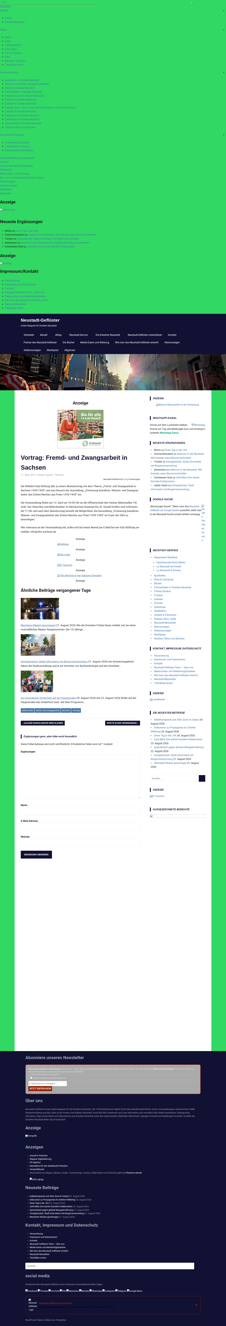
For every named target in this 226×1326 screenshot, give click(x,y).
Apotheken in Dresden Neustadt (22, 80)
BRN (7, 56)
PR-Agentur (35, 1162)
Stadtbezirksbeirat (15, 22)
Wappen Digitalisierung (41, 1159)
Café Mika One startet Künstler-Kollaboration (51, 246)
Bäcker (157, 583)
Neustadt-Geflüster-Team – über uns (24, 292)
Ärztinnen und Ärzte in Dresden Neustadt (27, 84)
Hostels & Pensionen (165, 614)
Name (24, 805)
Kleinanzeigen (7, 181)
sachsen (66, 710)
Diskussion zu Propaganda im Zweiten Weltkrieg (52, 1199)
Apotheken (160, 575)
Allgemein (5, 193)
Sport (8, 41)
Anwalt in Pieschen (39, 1155)
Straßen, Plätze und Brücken (20, 127)
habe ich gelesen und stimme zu (49, 1078)
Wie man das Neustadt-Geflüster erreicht (22, 177)
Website (25, 836)
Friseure (158, 595)
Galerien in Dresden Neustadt (20, 103)
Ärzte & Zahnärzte (163, 579)
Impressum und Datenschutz (20, 284)
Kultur (8, 37)
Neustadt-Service (9, 72)
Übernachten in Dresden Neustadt (23, 123)
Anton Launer (45, 474)
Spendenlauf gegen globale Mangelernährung (179, 747)
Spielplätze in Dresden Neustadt (22, 119)
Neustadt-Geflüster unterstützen (17, 158)
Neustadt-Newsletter (16, 304)
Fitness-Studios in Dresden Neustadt (24, 95)
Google (126, 479)
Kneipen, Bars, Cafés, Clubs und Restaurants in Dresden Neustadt (40, 107)
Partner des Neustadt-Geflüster (16, 165)
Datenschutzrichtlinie (163, 1069)
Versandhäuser (37, 1169)
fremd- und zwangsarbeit (47, 710)
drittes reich (27, 710)
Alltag (3, 29)
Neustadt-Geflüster (40, 320)
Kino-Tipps (11, 49)
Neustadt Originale (15, 60)
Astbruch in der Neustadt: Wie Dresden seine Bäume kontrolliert (62, 234)
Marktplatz (6, 189)
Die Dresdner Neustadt (12, 134)
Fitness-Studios (162, 591)
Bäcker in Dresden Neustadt (20, 88)
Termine (59, 474)
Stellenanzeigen (8, 185)
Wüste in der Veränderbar (122, 723)
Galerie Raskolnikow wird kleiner (43, 723)
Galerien (158, 599)
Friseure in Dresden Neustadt (20, 99)
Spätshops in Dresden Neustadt (22, 115)
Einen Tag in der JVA (27, 230)
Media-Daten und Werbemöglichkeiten (25, 296)
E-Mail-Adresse (29, 821)
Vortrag (76, 710)
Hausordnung (12, 280)
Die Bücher (6, 169)
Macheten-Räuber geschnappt (170, 763)
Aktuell (3, 10)
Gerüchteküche (13, 45)
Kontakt (4, 161)
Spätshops (160, 607)
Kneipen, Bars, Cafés (165, 618)
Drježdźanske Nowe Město (19, 150)
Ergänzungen (28, 751)
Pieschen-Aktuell (134, 1173)
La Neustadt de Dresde (17, 142)
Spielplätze (160, 610)
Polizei (8, 18)
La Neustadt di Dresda (17, 146)
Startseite (5, 6)
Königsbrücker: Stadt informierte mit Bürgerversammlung (48, 238)
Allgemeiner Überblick (165, 557)
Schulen (158, 603)
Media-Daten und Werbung (14, 173)
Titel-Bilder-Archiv (14, 64)
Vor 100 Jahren (13, 53)
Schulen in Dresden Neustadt (20, 111)
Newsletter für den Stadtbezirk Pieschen (49, 1166)
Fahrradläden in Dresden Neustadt (23, 91)
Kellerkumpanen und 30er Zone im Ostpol (176, 719)
